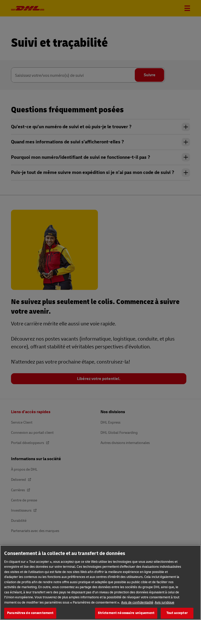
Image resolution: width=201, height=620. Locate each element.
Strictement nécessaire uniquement (126, 613)
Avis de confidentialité (137, 602)
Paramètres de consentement (30, 613)
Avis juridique (164, 602)
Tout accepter (177, 613)
